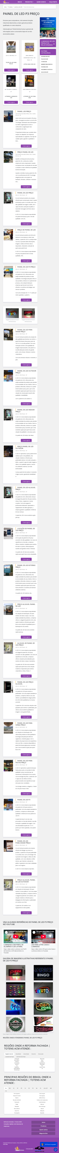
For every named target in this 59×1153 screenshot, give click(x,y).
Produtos (28, 2)
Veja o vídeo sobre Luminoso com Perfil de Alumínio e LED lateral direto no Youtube (15, 951)
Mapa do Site (43, 1133)
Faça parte (53, 2)
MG (10, 1088)
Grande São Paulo (9, 1056)
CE (40, 1088)
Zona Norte (18, 1054)
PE (32, 1088)
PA (6, 1091)
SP (17, 1088)
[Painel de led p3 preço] (11, 47)
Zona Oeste (26, 1054)
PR (21, 1088)
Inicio (20, 2)
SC (25, 1088)
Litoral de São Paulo (21, 1056)
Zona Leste (40, 1054)
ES (13, 1088)
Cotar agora (11, 70)
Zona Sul (33, 1054)
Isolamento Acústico (46, 69)
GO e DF (45, 1088)
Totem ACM (44, 61)
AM (51, 1088)
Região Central (9, 1054)
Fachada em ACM (45, 56)
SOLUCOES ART (44, 72)
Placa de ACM (44, 59)
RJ (5, 1088)
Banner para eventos (46, 64)
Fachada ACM (44, 67)
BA (36, 1088)
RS (29, 1088)
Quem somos (41, 2)
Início (43, 1122)
